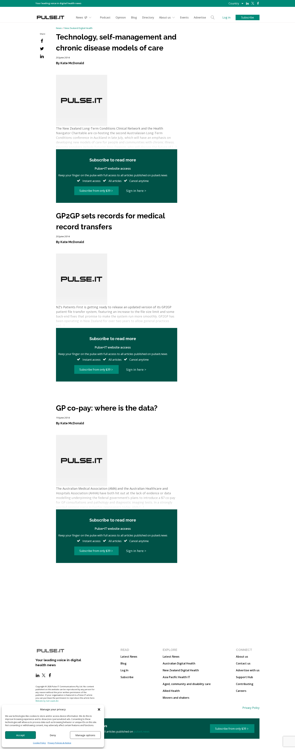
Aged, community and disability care (187, 684)
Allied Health (171, 691)
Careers (241, 691)
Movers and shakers (176, 698)
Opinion (121, 17)
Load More (116, 394)
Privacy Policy (250, 708)
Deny (53, 735)
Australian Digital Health (179, 663)
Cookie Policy (39, 742)
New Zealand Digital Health (78, 28)
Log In (124, 670)
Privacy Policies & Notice (59, 742)
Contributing (244, 684)
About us (165, 17)
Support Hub (244, 677)
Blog (134, 17)
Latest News (129, 656)
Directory (148, 17)
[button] (99, 709)
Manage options (85, 735)
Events (184, 17)
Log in (226, 17)
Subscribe (127, 677)
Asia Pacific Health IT (176, 677)
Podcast (105, 17)
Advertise (200, 17)
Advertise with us (247, 670)
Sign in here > (136, 191)
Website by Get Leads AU (47, 701)
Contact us (243, 663)
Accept (20, 735)
